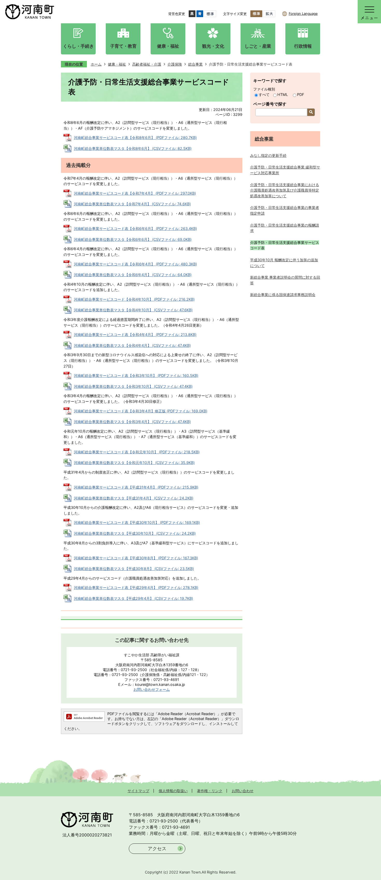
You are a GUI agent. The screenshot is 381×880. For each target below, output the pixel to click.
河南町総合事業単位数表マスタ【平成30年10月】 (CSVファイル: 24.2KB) (135, 533)
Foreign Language (303, 13)
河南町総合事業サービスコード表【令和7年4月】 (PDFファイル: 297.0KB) (135, 193)
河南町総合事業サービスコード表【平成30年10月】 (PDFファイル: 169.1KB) (137, 522)
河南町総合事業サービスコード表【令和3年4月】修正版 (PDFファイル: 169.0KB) (140, 411)
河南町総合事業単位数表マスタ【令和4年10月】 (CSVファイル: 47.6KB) (133, 310)
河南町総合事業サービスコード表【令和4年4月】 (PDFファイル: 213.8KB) (135, 334)
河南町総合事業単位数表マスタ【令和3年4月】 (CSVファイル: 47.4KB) (132, 421)
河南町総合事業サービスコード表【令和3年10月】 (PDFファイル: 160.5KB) (136, 375)
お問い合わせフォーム (151, 689)
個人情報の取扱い (173, 791)
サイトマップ (138, 791)
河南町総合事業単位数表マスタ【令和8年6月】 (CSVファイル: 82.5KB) (133, 148)
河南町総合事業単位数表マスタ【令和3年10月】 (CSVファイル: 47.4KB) (133, 386)
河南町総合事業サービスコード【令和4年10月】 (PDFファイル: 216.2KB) (134, 299)
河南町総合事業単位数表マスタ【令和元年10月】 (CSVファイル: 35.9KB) (134, 462)
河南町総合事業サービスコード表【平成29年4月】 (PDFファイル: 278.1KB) (136, 587)
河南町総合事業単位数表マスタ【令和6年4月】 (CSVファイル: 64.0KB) (133, 274)
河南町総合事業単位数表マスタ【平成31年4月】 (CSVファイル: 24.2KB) (133, 498)
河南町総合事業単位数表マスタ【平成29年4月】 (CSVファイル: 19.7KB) (133, 598)
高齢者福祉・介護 (146, 64)
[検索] (311, 112)
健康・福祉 (117, 64)
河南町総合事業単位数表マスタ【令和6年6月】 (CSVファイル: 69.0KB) (133, 239)
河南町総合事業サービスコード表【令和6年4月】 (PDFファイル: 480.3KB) (135, 264)
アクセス (157, 848)
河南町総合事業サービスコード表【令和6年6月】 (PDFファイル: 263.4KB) (135, 228)
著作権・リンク (209, 791)
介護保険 (174, 64)
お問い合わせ (242, 791)
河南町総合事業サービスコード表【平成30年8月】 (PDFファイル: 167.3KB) (136, 558)
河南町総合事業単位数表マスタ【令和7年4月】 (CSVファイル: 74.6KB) (132, 204)
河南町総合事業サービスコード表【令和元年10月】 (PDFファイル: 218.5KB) (137, 452)
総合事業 (195, 64)
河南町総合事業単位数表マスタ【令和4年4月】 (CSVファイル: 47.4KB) (132, 345)
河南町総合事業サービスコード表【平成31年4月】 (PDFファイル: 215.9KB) (136, 487)
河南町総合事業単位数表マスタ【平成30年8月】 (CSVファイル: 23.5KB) (134, 568)
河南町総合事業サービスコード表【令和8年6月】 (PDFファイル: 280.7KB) (135, 137)
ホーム (96, 64)
